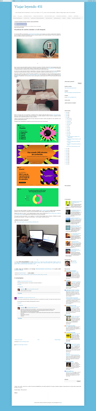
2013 (67, 162)
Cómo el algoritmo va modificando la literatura (73, 298)
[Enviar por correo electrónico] (28, 273)
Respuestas (21, 286)
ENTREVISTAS (49, 18)
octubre (68, 121)
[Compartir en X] (31, 273)
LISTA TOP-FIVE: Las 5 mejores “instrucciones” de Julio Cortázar (75, 250)
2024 (67, 115)
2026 (67, 112)
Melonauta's (68, 343)
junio (68, 127)
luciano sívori (35, 274)
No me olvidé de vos (70, 371)
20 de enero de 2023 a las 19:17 (26, 281)
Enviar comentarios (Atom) (24, 341)
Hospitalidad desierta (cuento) (27, 262)
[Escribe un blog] (29, 273)
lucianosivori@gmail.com (71, 97)
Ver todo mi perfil (74, 262)
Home (14, 16)
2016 (67, 157)
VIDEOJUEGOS (57, 18)
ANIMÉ (68, 18)
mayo (68, 129)
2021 (67, 150)
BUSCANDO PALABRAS (70, 325)
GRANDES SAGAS (28, 16)
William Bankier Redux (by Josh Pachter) (72, 291)
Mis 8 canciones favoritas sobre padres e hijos (26, 263)
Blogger (60, 402)
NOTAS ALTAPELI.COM (50, 16)
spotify (46, 274)
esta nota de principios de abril (34, 74)
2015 (67, 159)
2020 (67, 151)
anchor (19, 274)
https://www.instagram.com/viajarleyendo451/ (73, 92)
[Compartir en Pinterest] (33, 273)
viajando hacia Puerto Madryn (34, 34)
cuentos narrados (26, 274)
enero (68, 135)
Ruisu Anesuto (20, 297)
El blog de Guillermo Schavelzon (72, 297)
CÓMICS (70, 16)
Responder (19, 284)
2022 (67, 148)
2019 (67, 153)
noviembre (69, 119)
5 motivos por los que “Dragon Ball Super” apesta (76, 242)
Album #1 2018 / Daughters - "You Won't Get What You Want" (75, 345)
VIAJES (63, 18)
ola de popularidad (50, 68)
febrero (68, 133)
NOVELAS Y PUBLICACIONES (37, 18)
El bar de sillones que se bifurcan (54, 213)
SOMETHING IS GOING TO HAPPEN (72, 290)
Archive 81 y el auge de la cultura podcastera (43, 261)
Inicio (38, 339)
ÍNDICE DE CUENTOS (38, 16)
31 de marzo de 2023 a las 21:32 (29, 297)
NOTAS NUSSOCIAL (17, 18)
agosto (68, 124)
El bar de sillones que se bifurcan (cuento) (42, 262)
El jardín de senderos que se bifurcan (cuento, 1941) (76, 226)
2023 (67, 117)
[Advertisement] (74, 29)
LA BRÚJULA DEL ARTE (70, 332)
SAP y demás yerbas (44, 210)
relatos (42, 274)
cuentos (22, 274)
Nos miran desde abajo (56, 114)
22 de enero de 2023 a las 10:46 (32, 289)
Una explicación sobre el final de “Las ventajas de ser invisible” (76, 202)
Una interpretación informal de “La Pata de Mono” (76, 234)
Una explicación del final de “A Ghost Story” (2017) (76, 211)
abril (68, 130)
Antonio (19, 281)
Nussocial (68, 353)
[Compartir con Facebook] (32, 273)
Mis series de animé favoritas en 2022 (73, 146)
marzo (68, 132)
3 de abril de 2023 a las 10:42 (32, 307)
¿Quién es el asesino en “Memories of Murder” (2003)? (76, 218)
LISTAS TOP (26, 18)
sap (44, 274)
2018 (67, 154)
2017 (67, 156)
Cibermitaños (68, 315)
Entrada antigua (57, 339)
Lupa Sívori (23, 289)
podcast (39, 274)
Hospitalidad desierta (19, 214)
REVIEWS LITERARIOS (61, 16)
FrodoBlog (68, 280)
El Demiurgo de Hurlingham (71, 270)
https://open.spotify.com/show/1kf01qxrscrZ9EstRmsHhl (27, 221)
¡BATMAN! (76, 16)
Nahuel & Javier (68, 372)
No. (66, 326)
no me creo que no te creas (71, 305)
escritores (31, 274)
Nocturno (73, 362)
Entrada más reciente (18, 339)
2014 (67, 160)
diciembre (68, 118)
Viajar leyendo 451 (28, 6)
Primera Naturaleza (69, 361)
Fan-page (20, 16)
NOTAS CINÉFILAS (76, 18)
